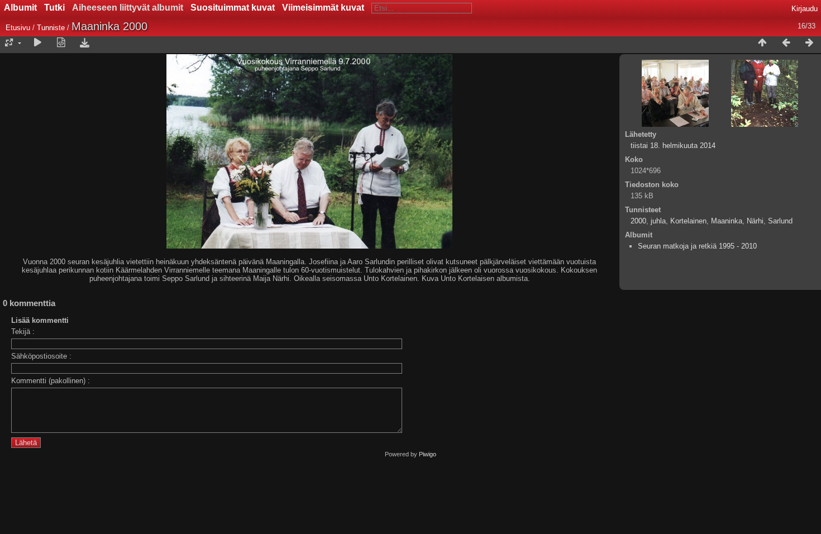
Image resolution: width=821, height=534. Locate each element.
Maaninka (726, 221)
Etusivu (18, 27)
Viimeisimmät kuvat (323, 7)
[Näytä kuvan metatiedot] (61, 43)
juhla (658, 221)
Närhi (755, 221)
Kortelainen (688, 221)
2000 (638, 221)
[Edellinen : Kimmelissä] (786, 43)
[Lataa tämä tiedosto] (84, 43)
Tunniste (51, 27)
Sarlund (780, 221)
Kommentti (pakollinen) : (50, 380)
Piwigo (427, 454)
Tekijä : (23, 331)
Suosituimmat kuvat (232, 7)
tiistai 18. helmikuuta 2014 (673, 145)
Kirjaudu (804, 8)
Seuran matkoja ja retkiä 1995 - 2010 (697, 246)
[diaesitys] (37, 43)
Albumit (20, 7)
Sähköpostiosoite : (41, 356)
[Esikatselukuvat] (762, 43)
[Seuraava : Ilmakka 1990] (809, 43)
